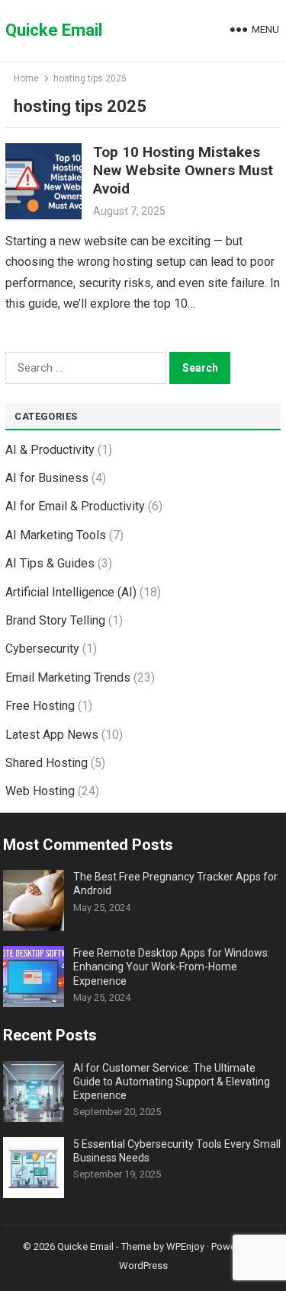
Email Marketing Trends (67, 677)
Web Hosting (40, 791)
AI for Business (46, 478)
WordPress (143, 1265)
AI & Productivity (50, 450)
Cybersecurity (42, 648)
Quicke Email (53, 30)
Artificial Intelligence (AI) (71, 592)
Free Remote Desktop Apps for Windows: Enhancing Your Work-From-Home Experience (171, 966)
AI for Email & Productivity (75, 506)
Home (26, 78)
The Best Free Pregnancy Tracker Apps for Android (175, 883)
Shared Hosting (46, 763)
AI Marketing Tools (55, 535)
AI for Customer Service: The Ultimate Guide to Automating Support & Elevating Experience (171, 1081)
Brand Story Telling (55, 620)
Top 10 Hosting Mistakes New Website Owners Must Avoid (183, 170)
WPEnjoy (185, 1246)
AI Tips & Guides (50, 563)
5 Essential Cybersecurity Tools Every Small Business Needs (177, 1151)
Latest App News (51, 734)
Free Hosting (40, 705)
